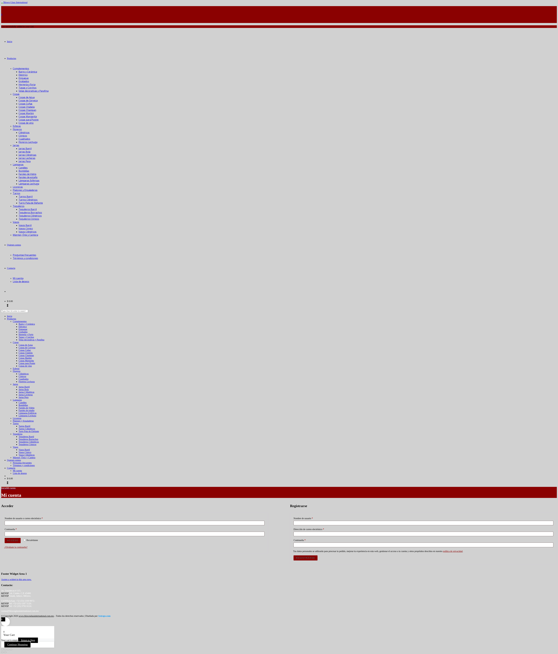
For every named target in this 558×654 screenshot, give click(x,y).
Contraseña (16, 529)
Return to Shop (28, 640)
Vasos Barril (25, 225)
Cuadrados (24, 139)
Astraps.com (104, 616)
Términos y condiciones (25, 258)
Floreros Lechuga (28, 142)
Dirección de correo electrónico (314, 529)
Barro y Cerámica (28, 71)
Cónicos (23, 135)
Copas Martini (26, 113)
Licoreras (18, 187)
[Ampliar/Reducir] (2, 649)
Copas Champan (27, 110)
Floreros (17, 129)
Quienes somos (14, 245)
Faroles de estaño (28, 177)
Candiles (23, 167)
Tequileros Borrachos (30, 212)
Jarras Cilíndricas (27, 155)
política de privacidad (453, 551)
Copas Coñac (25, 103)
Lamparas (18, 164)
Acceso (12, 540)
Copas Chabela (27, 107)
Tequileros (18, 206)
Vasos (16, 222)
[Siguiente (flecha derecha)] (5, 652)
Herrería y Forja (27, 84)
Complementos (21, 68)
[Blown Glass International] (14, 2)
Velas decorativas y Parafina (34, 91)
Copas (16, 94)
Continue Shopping (17, 644)
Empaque (24, 78)
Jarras (16, 145)
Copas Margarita (28, 116)
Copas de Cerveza (28, 100)
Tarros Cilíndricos (28, 199)
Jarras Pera (25, 161)
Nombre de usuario (308, 518)
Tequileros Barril (28, 209)
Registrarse (305, 558)
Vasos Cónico (26, 228)
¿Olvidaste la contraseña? (15, 547)
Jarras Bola (24, 151)
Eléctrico (23, 75)
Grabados (24, 81)
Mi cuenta (18, 278)
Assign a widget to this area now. (16, 579)
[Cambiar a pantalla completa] (5, 649)
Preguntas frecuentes (24, 255)
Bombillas (24, 171)
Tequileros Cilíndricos (30, 215)
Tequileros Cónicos (29, 219)
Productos (11, 58)
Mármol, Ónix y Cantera (25, 235)
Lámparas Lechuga (29, 183)
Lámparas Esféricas (29, 180)
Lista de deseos (21, 281)
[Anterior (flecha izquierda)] (2, 652)
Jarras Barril (25, 148)
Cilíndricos (24, 132)
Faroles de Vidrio (27, 174)
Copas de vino (26, 123)
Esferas (17, 126)
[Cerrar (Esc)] (11, 649)
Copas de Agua (27, 97)
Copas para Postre (29, 119)
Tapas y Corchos (27, 87)
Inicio (9, 41)
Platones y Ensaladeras (25, 190)
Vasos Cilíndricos (27, 231)
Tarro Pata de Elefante (31, 203)
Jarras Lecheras (27, 158)
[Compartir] (8, 649)
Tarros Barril (26, 196)
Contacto (11, 268)
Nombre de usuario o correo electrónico (29, 518)
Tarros (16, 193)
